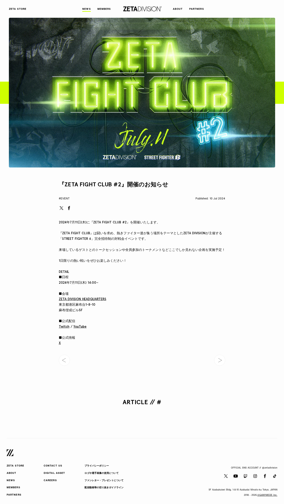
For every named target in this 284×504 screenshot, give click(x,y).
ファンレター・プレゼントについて (104, 480)
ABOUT (11, 473)
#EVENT (64, 198)
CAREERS (50, 480)
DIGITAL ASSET (54, 473)
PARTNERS (14, 495)
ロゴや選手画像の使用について (102, 473)
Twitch (64, 327)
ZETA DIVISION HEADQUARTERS (82, 299)
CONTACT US (53, 466)
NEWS (11, 480)
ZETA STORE (15, 466)
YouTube (80, 327)
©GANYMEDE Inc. (267, 495)
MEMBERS (13, 487)
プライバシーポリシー (97, 466)
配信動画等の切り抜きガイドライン (104, 487)
